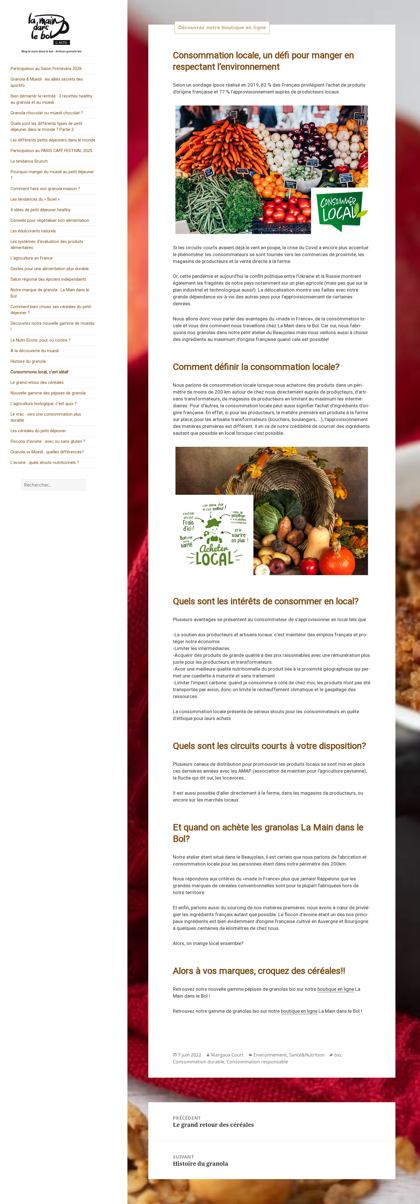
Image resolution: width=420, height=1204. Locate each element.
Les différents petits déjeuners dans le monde (53, 140)
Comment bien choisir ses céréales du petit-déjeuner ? (51, 310)
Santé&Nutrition (307, 1055)
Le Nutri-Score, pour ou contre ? (41, 340)
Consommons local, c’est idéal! (39, 372)
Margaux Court (227, 1055)
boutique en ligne (335, 989)
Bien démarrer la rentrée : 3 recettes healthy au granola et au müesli (51, 99)
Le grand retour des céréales (37, 382)
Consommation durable (198, 1062)
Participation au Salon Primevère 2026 (46, 68)
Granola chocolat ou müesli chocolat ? (47, 113)
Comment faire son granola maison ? (45, 188)
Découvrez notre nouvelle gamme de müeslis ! (53, 326)
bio (337, 1055)
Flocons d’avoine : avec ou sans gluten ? (48, 441)
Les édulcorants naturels (33, 231)
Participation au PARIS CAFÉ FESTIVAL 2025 (51, 150)
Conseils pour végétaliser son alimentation (50, 220)
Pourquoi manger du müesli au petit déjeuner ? (52, 175)
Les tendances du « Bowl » (35, 199)
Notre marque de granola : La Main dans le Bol (50, 293)
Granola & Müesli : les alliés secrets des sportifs (47, 82)
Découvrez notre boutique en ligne (222, 27)
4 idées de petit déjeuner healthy (41, 210)
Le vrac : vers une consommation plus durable (46, 417)
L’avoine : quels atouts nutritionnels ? (45, 462)
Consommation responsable (257, 1062)
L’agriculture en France (32, 258)
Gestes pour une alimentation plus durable (50, 268)
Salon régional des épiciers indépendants (48, 279)
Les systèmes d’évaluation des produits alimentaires (47, 244)
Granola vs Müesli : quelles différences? (47, 452)
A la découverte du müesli (35, 350)
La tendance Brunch (29, 161)
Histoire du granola (28, 361)
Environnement (270, 1055)
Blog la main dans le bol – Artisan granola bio (51, 51)
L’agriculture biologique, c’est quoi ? (44, 403)
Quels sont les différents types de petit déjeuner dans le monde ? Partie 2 (46, 126)
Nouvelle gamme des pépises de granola (48, 393)
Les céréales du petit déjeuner (38, 430)
